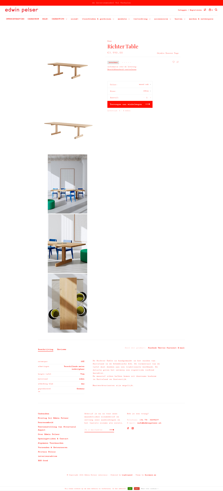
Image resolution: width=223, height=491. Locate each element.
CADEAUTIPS (58, 19)
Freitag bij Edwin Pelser (53, 418)
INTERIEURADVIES (15, 19)
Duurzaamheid (45, 422)
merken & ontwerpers (201, 19)
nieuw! (75, 19)
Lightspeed (127, 475)
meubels (122, 19)
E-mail (181, 348)
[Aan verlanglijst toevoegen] (174, 62)
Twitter (161, 348)
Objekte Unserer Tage (168, 53)
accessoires (161, 19)
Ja (130, 488)
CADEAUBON (33, 19)
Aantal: (114, 97)
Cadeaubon (43, 414)
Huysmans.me (150, 475)
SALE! (45, 19)
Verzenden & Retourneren (52, 447)
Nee (136, 488)
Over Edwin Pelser (49, 434)
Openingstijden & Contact (53, 439)
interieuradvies (47, 456)
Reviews (61, 349)
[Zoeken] (216, 10)
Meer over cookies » (149, 488)
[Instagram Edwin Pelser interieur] (133, 428)
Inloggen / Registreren (190, 10)
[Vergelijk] (205, 10)
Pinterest (172, 348)
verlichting (140, 19)
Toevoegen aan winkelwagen (126, 104)
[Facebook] (128, 428)
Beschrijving (45, 349)
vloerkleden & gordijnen (96, 19)
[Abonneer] (111, 430)
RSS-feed (43, 460)
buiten (178, 19)
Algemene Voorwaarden (50, 443)
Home (109, 41)
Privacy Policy (47, 452)
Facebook (152, 348)
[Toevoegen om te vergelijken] (178, 62)
